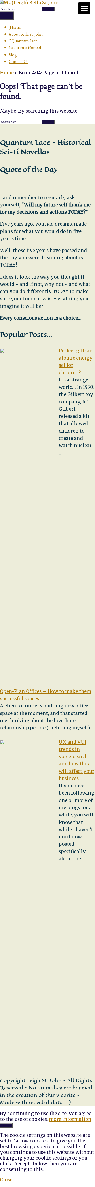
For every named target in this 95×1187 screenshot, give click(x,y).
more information (70, 1119)
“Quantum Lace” (24, 41)
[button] (48, 9)
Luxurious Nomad (25, 48)
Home (15, 27)
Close (6, 1180)
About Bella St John (26, 34)
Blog (13, 55)
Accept (6, 1125)
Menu (7, 15)
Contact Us (18, 61)
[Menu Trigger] (84, 8)
